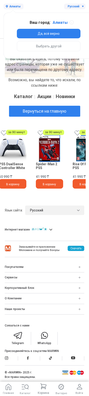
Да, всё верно (49, 33)
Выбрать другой (48, 46)
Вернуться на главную (44, 111)
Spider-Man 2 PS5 (46, 166)
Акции (44, 96)
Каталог (23, 96)
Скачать (75, 248)
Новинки (65, 96)
